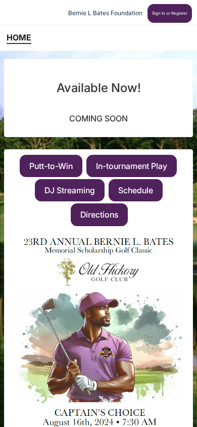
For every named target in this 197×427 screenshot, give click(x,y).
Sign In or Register (169, 13)
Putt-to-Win (51, 166)
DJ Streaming (69, 190)
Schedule (135, 190)
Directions (99, 214)
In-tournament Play (131, 166)
